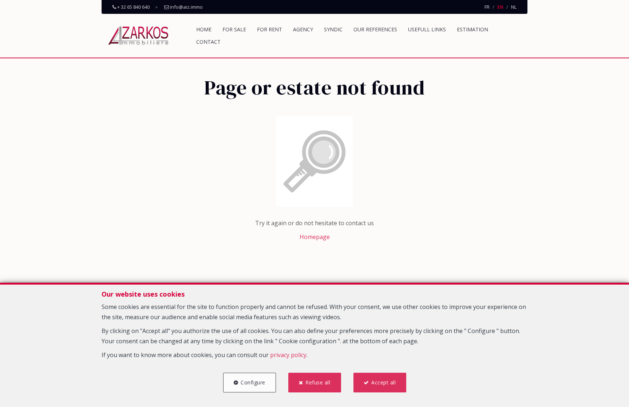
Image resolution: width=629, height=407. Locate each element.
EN (500, 7)
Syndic (333, 29)
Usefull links (427, 29)
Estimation (472, 29)
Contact (208, 41)
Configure (253, 382)
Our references (375, 29)
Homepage (315, 237)
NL (514, 7)
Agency (303, 29)
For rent (269, 29)
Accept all (383, 382)
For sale (234, 29)
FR (487, 7)
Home (203, 29)
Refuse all (317, 382)
